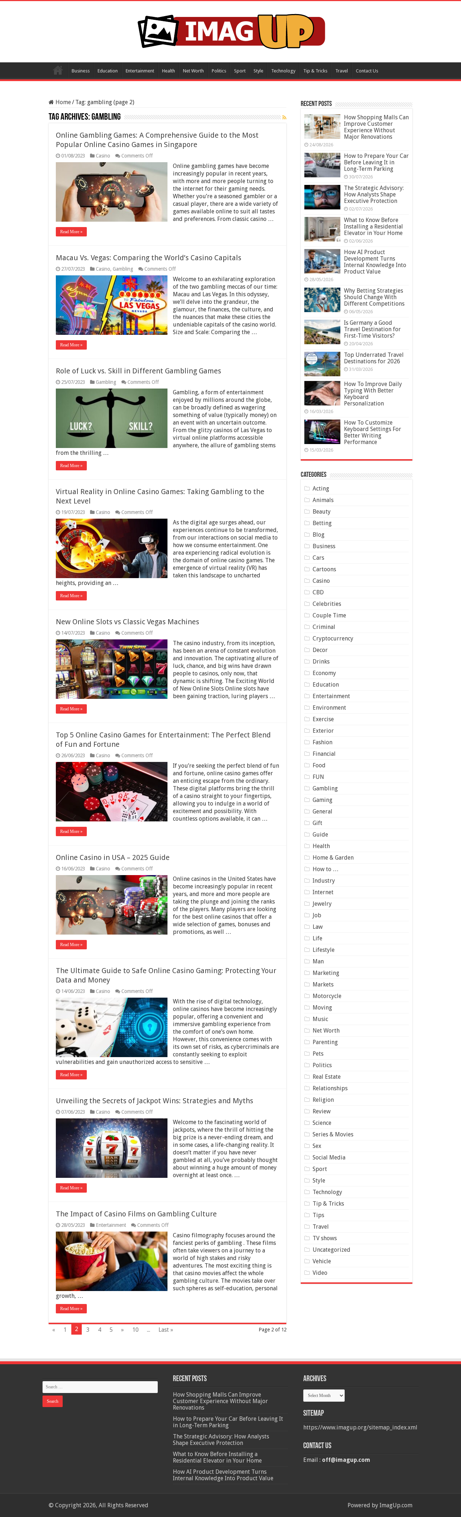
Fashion (322, 742)
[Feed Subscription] (284, 117)
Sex (317, 1146)
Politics (219, 71)
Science (322, 1122)
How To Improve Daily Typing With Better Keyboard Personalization (373, 394)
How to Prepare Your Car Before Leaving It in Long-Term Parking (376, 162)
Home (58, 69)
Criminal (324, 627)
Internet (323, 892)
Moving (322, 1007)
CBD (318, 592)
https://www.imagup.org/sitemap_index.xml (360, 1427)
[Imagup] (230, 30)
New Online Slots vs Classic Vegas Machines (127, 621)
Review (322, 1111)
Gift (317, 823)
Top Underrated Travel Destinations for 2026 (374, 358)
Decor (320, 650)
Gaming (322, 800)
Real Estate (327, 1076)
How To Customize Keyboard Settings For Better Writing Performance (372, 432)
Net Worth (193, 71)
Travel (341, 71)
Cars (318, 557)
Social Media (329, 1157)
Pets (318, 1053)
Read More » (71, 231)
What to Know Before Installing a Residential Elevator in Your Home (373, 226)
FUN (318, 776)
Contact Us (367, 71)
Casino (103, 156)
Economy (324, 673)
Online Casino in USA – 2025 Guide (113, 857)
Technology (283, 71)
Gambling (123, 269)
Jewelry (322, 903)
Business (81, 71)
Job (317, 915)
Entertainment (140, 71)
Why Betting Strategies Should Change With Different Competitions (374, 297)
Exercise (323, 719)
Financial (324, 753)
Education (108, 71)
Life (317, 938)
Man (318, 961)
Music (320, 1019)
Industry (324, 880)
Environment (329, 707)
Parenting (325, 1042)
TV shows (325, 1238)
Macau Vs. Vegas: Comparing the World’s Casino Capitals (148, 257)
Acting (321, 488)
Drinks (321, 661)
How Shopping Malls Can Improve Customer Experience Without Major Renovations (376, 127)
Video (320, 1272)
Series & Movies (333, 1134)
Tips (318, 1215)
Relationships (330, 1088)
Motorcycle (327, 996)
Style (258, 71)
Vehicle (322, 1261)
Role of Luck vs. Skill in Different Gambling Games (138, 371)
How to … (326, 869)
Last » (165, 1329)
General (322, 811)
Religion (323, 1099)
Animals (323, 500)
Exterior (323, 730)
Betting (322, 523)
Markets (323, 984)
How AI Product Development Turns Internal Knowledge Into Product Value (375, 262)
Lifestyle (324, 949)
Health (168, 71)
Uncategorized (331, 1249)
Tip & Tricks (315, 71)
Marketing (326, 973)
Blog (319, 534)
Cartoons (324, 569)
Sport (240, 71)
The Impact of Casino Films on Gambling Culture (136, 1214)
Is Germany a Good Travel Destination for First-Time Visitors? (372, 329)
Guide (320, 834)
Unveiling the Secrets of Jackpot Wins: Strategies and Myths (154, 1100)
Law (318, 926)
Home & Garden (333, 857)
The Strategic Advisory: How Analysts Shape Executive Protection (374, 194)
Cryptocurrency (333, 638)
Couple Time (329, 615)
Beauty (322, 511)
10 (135, 1329)
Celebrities (327, 603)
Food (319, 765)
